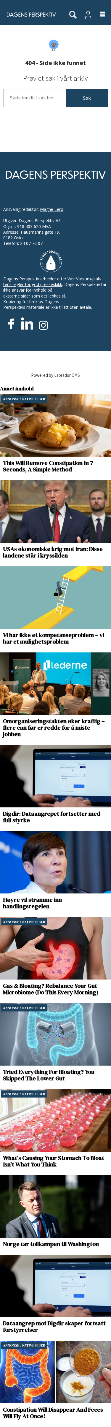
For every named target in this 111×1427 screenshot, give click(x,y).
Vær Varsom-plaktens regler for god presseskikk (52, 281)
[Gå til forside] (31, 14)
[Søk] (72, 15)
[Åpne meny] (99, 14)
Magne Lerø (51, 209)
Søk (87, 98)
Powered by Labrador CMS (55, 375)
